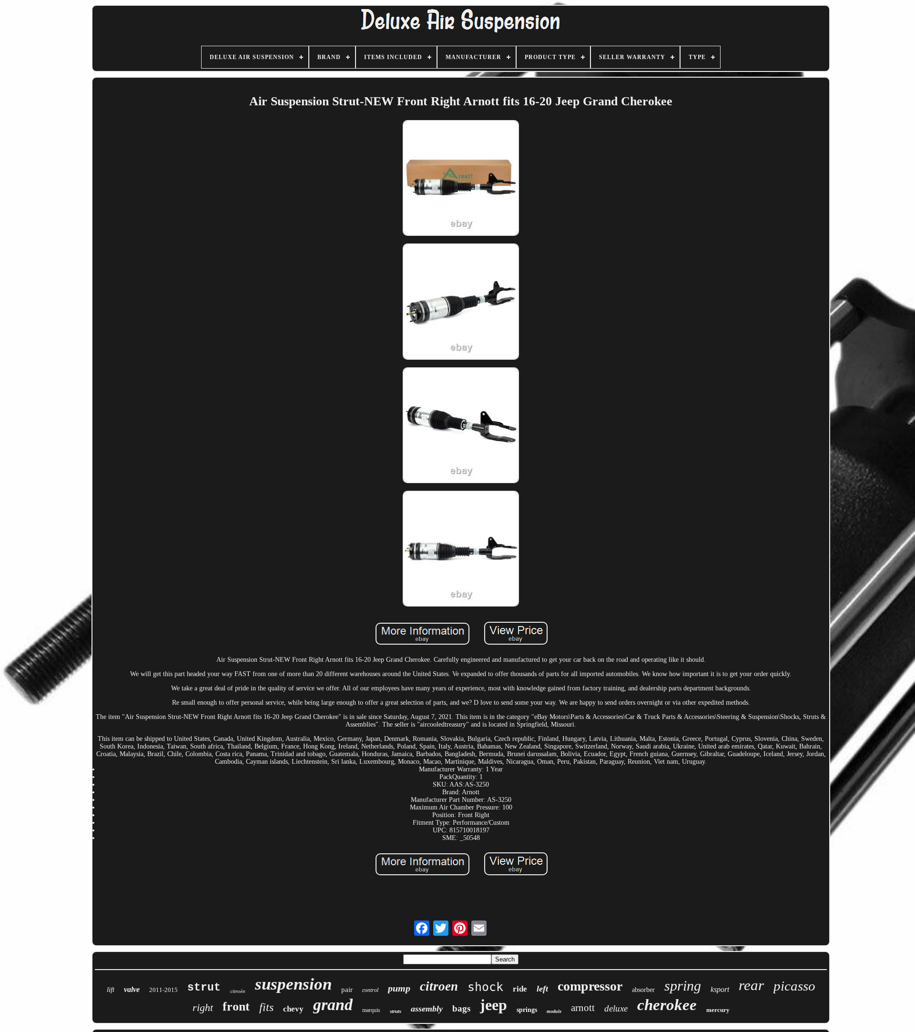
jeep (493, 1004)
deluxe (616, 1008)
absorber (643, 989)
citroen (439, 986)
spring (682, 985)
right (203, 1007)
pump (399, 988)
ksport (720, 989)
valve (132, 989)
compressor (590, 986)
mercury (718, 1009)
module (554, 1011)
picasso (794, 985)
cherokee (667, 1004)
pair (347, 989)
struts (395, 1011)
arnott (583, 1007)
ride (520, 988)
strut (204, 987)
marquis (371, 1010)
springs (527, 1009)
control (370, 990)
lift (110, 989)
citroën (237, 991)
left (542, 988)
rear (751, 985)
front (236, 1006)
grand (333, 1004)
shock (485, 987)
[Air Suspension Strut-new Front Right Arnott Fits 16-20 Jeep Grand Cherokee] (460, 179)
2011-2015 (163, 989)
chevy (293, 1008)
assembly (427, 1008)
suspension (293, 984)
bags (461, 1008)
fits (266, 1007)
